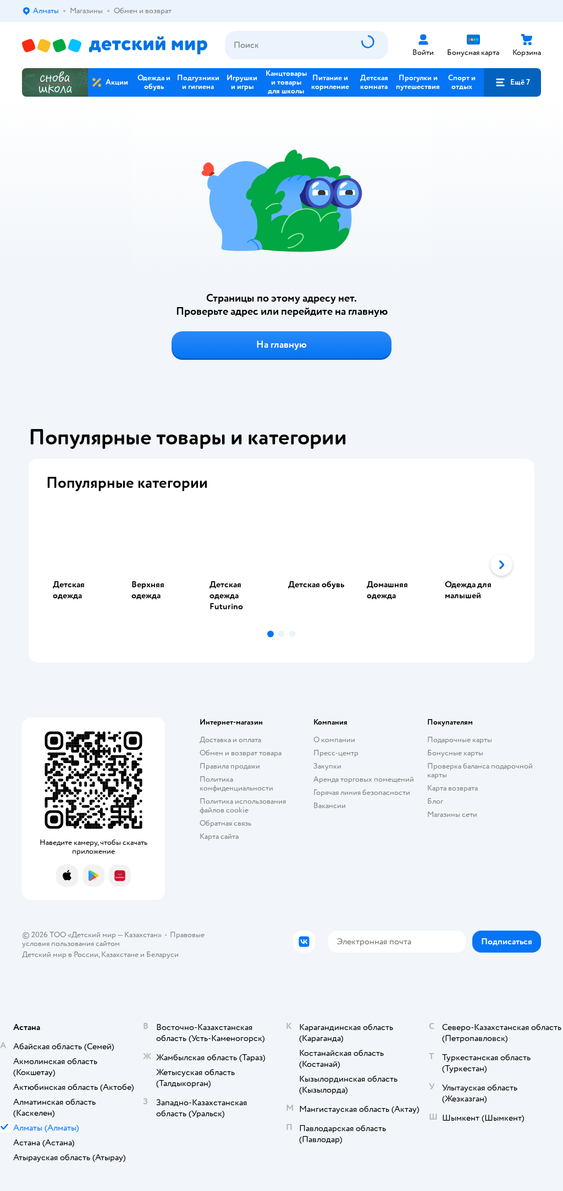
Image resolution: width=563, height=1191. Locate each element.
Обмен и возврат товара (241, 753)
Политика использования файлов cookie (243, 806)
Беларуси (162, 954)
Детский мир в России (60, 954)
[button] (512, 82)
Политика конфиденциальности (236, 784)
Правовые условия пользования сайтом (113, 939)
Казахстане (120, 954)
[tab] (85, 565)
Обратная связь (225, 823)
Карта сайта (219, 836)
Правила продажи (230, 766)
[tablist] (281, 565)
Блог (435, 801)
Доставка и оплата (230, 739)
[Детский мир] (114, 45)
